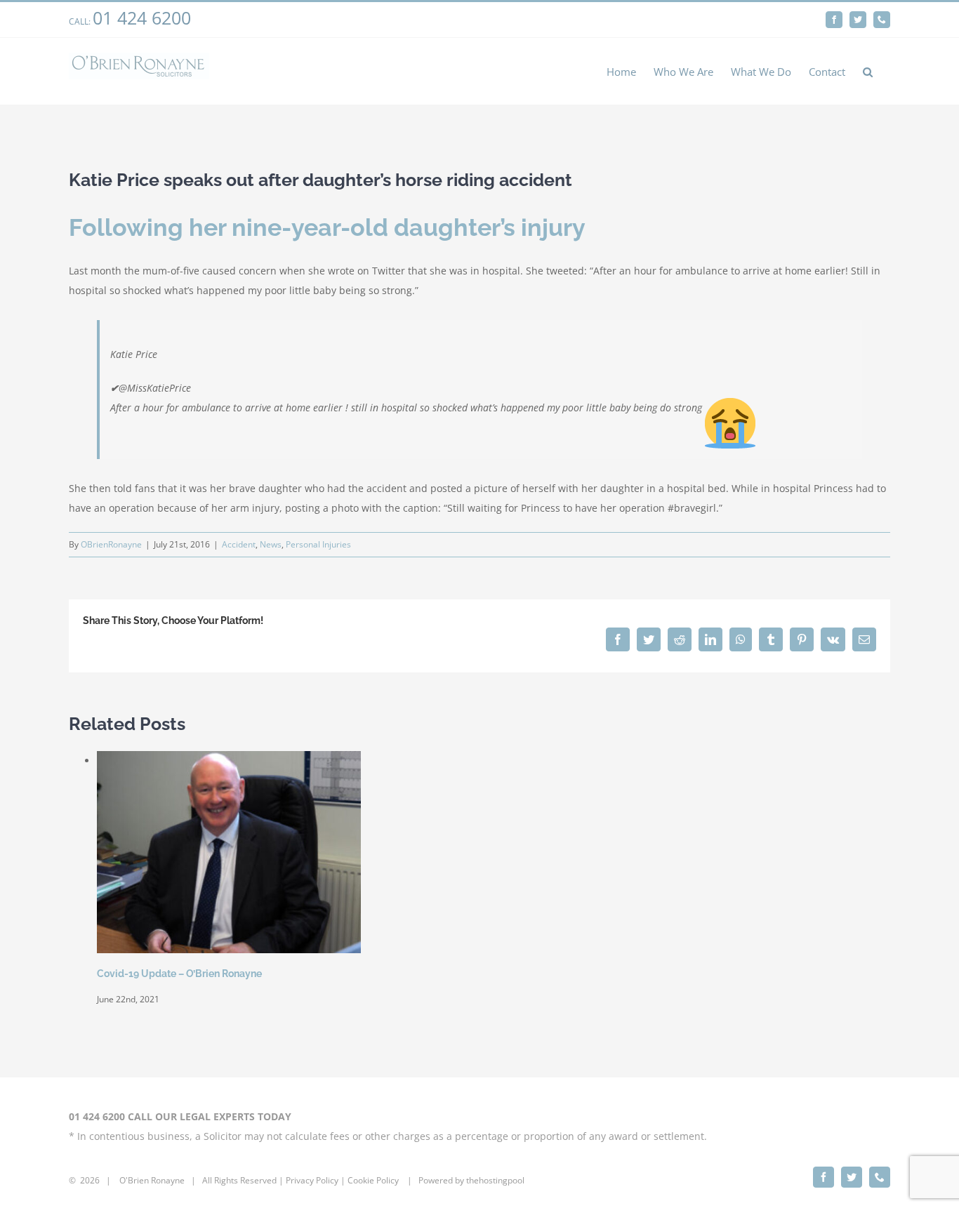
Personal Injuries (318, 544)
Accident (239, 544)
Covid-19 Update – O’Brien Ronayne (179, 973)
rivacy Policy (314, 1180)
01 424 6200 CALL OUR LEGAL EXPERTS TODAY (180, 1116)
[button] (868, 71)
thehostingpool (495, 1180)
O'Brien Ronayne (152, 1180)
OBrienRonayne (111, 544)
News (271, 544)
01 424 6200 (142, 17)
